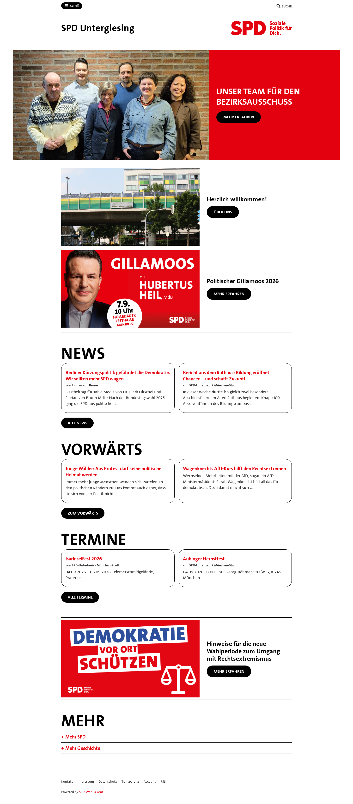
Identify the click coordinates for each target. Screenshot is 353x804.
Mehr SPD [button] (75, 737)
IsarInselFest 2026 (84, 559)
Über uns (223, 212)
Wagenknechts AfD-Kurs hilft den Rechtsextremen (234, 468)
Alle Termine (80, 597)
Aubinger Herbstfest (204, 559)
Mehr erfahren (238, 117)
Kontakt (67, 781)
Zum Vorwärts (83, 513)
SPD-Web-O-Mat (91, 792)
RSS (163, 781)
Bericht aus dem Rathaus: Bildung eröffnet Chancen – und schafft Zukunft (226, 375)
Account (150, 781)
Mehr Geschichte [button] (82, 748)
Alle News (77, 423)
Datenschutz (108, 781)
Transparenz (130, 781)
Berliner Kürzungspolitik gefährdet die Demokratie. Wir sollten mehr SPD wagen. (118, 375)
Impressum (86, 781)
